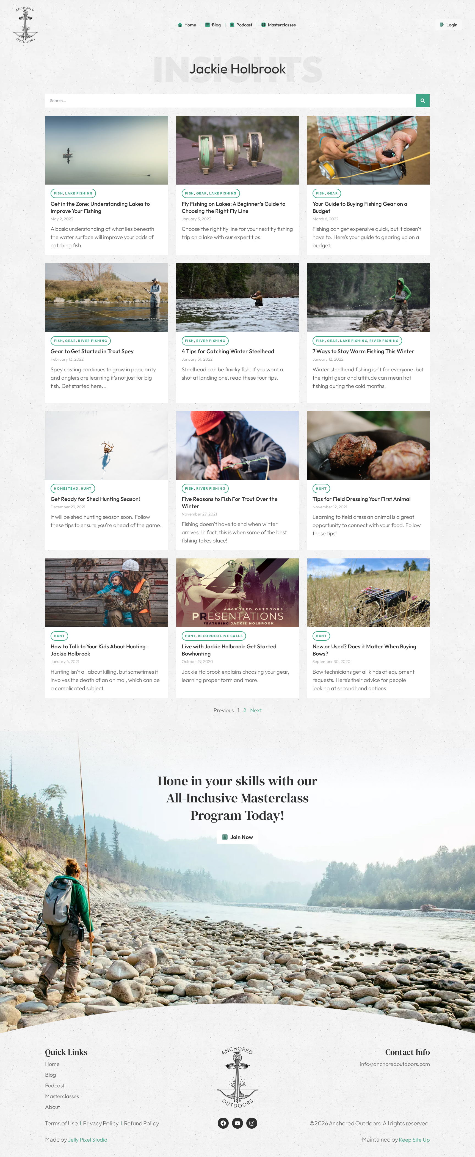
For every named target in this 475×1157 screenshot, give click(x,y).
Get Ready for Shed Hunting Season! (95, 498)
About (52, 1106)
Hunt (86, 488)
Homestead (66, 488)
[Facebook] (223, 1123)
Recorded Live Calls (220, 636)
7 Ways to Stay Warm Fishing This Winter (364, 351)
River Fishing (92, 341)
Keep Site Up (414, 1139)
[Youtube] (237, 1123)
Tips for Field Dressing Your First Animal (362, 498)
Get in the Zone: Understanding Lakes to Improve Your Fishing (100, 207)
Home (52, 1063)
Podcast (55, 1085)
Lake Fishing (79, 193)
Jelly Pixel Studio (87, 1139)
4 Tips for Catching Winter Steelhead (228, 351)
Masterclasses (62, 1096)
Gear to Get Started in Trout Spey (92, 351)
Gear (201, 193)
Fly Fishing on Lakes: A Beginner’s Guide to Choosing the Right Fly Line (233, 207)
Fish (58, 193)
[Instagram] (251, 1123)
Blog (50, 1074)
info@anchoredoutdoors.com (395, 1063)
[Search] (423, 100)
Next (256, 710)
